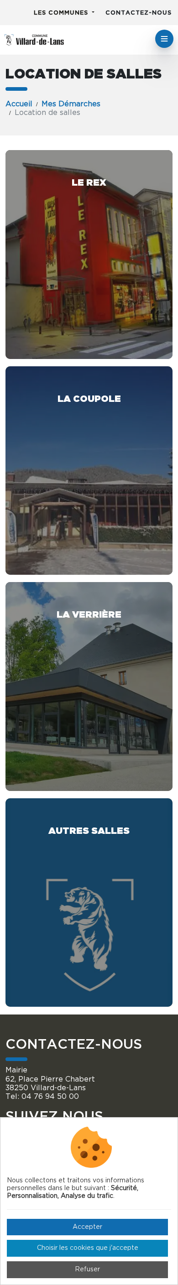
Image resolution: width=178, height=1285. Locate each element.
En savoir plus (89, 254)
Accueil (18, 104)
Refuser (87, 1269)
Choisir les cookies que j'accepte (87, 1248)
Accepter (87, 1227)
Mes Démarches (71, 104)
